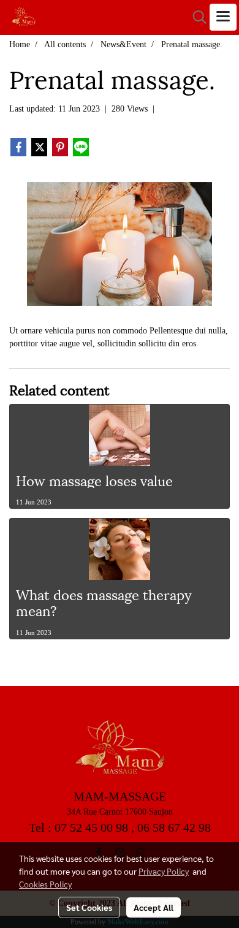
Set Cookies (89, 907)
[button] (195, 17)
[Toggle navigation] (223, 17)
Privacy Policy (163, 871)
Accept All (153, 907)
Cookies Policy (45, 883)
